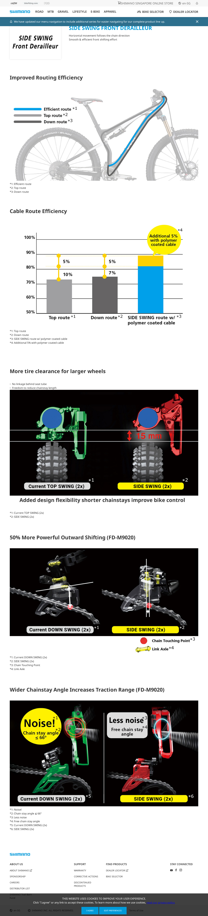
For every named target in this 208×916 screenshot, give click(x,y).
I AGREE (90, 910)
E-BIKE (95, 11)
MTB (50, 11)
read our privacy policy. (161, 902)
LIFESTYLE (79, 11)
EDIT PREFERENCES (113, 910)
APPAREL (110, 11)
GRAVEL (63, 11)
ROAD (39, 11)
